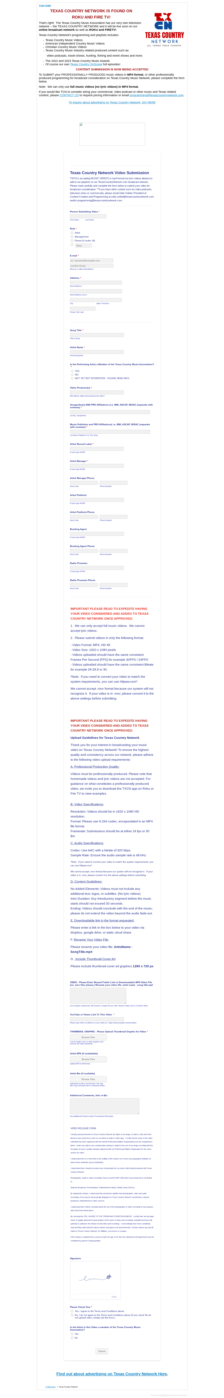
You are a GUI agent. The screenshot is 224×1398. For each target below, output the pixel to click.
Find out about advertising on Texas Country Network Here (111, 1374)
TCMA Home (50, 1387)
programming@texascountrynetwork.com (156, 95)
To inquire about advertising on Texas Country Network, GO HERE (112, 102)
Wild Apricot (165, 1395)
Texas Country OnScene (86, 64)
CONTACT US (69, 95)
